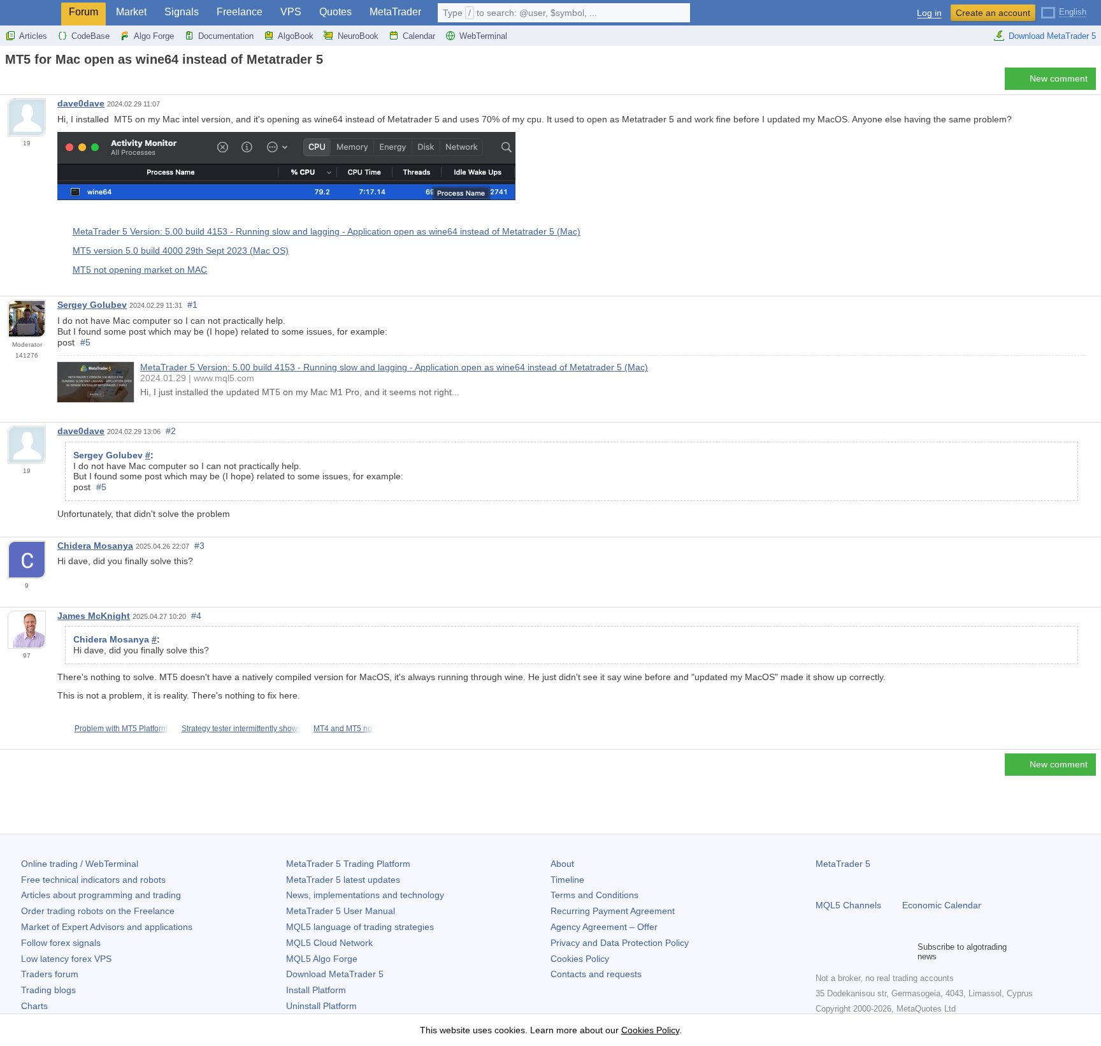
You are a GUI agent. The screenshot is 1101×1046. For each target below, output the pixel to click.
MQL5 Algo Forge (321, 959)
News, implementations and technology (365, 895)
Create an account (993, 13)
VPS (290, 11)
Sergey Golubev (92, 305)
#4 (196, 616)
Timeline (567, 880)
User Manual (340, 911)
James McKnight (93, 616)
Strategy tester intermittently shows (241, 728)
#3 (199, 546)
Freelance (240, 11)
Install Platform (316, 990)
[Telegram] (843, 951)
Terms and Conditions (594, 895)
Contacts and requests (596, 974)
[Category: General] (24, 82)
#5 (85, 342)
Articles (33, 36)
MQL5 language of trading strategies (360, 927)
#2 (171, 431)
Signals (181, 11)
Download (335, 974)
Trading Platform (348, 864)
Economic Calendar (941, 905)
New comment (1059, 78)
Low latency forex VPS (66, 959)
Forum (83, 11)
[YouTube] (884, 951)
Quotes (335, 11)
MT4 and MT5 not (343, 728)
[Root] (9, 82)
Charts (34, 1006)
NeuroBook (358, 36)
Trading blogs (48, 990)
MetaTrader (395, 11)
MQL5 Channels (848, 905)
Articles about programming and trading (101, 895)
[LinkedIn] (904, 951)
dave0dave (80, 103)
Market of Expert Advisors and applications (106, 927)
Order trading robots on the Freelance (98, 911)
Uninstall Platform (321, 1006)
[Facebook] (823, 951)
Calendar (419, 36)
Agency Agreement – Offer (604, 927)
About (562, 864)
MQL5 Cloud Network (329, 943)
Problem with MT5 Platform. (122, 728)
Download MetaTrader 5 (1052, 36)
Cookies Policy (579, 959)
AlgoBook (295, 36)
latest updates (343, 880)
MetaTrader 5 (843, 864)
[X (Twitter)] (864, 951)
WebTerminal (483, 36)
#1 (192, 305)
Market (131, 11)
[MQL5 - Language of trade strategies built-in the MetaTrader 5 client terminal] (31, 13)
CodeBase (90, 36)
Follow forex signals (61, 943)
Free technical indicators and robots (93, 880)
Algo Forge (154, 36)
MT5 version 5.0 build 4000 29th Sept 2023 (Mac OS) (181, 250)
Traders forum (49, 974)
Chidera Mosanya (95, 546)
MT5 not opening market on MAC (140, 270)
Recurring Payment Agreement (612, 911)
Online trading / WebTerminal (79, 864)
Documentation (226, 36)
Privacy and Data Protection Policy (619, 943)
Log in (929, 13)
